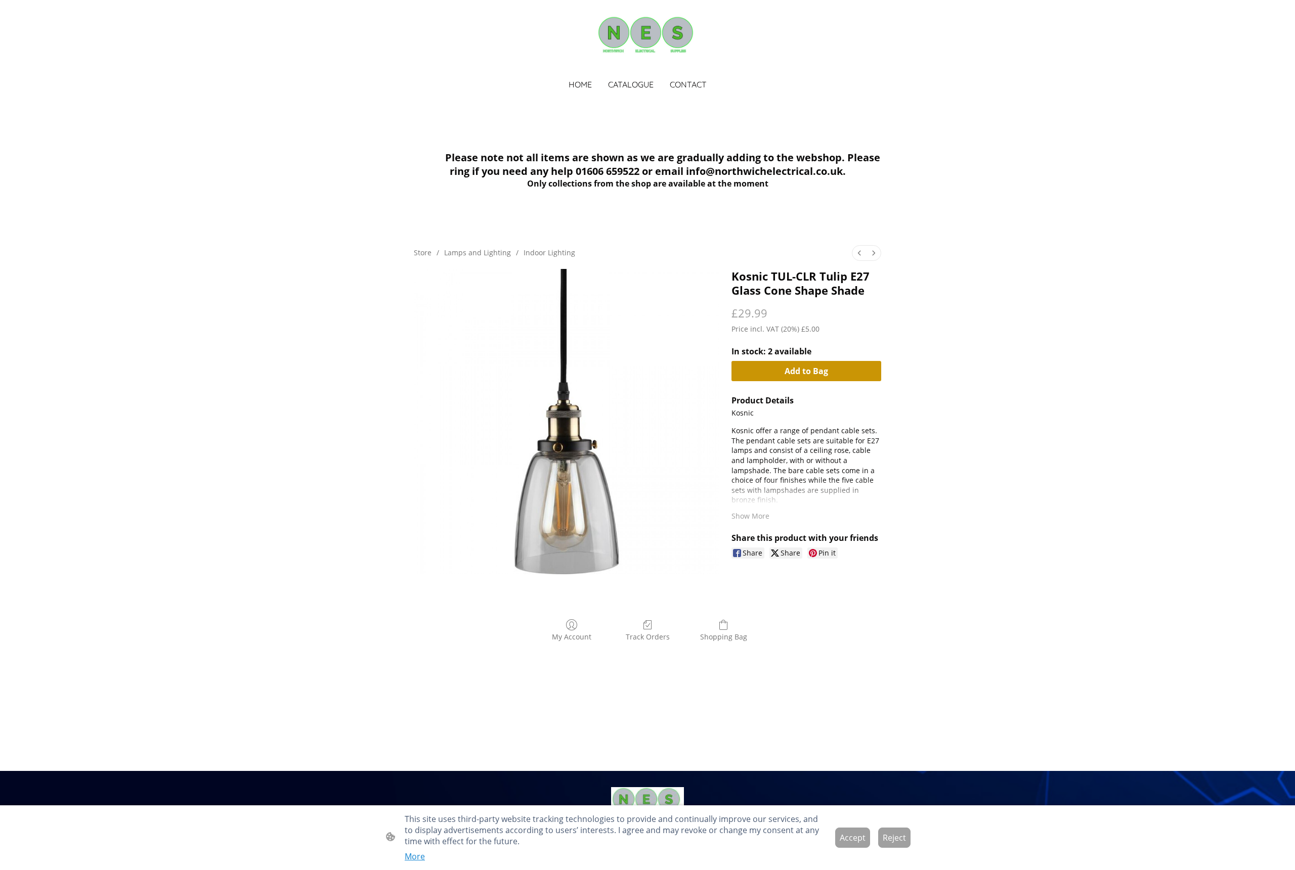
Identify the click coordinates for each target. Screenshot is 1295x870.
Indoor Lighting (549, 252)
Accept (853, 837)
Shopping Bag (723, 637)
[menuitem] (859, 253)
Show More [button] (750, 516)
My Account (571, 637)
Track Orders (648, 637)
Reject (894, 837)
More (415, 856)
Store (422, 252)
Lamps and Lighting (477, 252)
